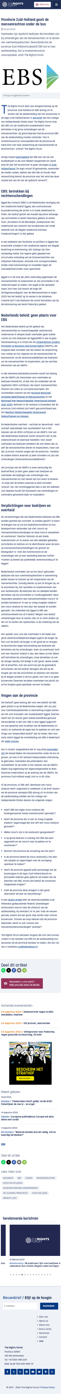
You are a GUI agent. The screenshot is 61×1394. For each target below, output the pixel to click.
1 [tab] (10, 1274)
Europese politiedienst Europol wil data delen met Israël (27, 1118)
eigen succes (12, 741)
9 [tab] (33, 1274)
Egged (29, 1178)
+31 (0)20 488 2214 (17, 1360)
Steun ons (44, 5)
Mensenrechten (46, 1178)
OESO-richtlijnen (12, 1183)
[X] (8, 970)
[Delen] (24, 970)
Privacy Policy (48, 1387)
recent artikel (15, 900)
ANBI (41, 1341)
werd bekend (22, 157)
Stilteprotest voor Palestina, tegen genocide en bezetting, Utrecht (28, 1033)
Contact (43, 1337)
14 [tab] (47, 1274)
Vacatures (44, 1333)
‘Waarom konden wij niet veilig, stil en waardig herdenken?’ (28, 1133)
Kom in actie (45, 1329)
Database (8, 1178)
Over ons (43, 1317)
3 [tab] (16, 1274)
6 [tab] (24, 1274)
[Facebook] (14, 970)
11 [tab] (39, 1274)
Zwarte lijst (10, 1198)
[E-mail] (19, 970)
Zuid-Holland (39, 1193)
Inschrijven (48, 1306)
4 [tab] (19, 1274)
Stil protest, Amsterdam (25, 1023)
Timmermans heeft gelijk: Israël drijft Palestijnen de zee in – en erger (26, 1103)
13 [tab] (44, 1274)
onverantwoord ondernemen (20, 1188)
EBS (19, 1178)
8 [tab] (30, 1274)
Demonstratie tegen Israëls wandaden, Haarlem (27, 1013)
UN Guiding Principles (15, 1193)
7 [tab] (27, 1274)
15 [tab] (50, 1274)
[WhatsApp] (3, 970)
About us (43, 1321)
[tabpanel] (30, 1246)
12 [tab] (41, 1274)
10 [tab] (36, 1274)
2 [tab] (13, 1274)
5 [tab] (22, 1274)
